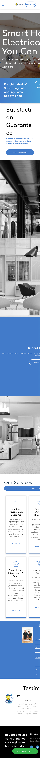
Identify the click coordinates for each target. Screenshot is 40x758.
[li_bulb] (16, 505)
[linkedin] (37, 747)
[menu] (3, 6)
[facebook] (31, 747)
